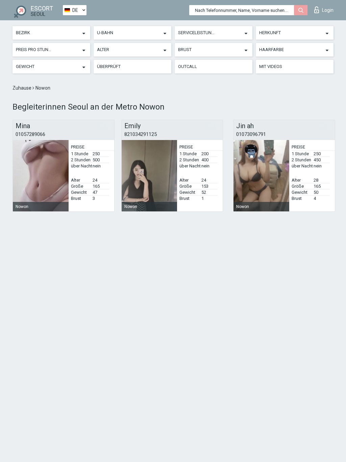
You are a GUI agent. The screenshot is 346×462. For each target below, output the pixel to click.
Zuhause (22, 88)
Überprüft (109, 66)
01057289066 (30, 134)
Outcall (187, 66)
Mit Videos (270, 66)
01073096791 (251, 134)
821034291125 (140, 134)
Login (327, 10)
